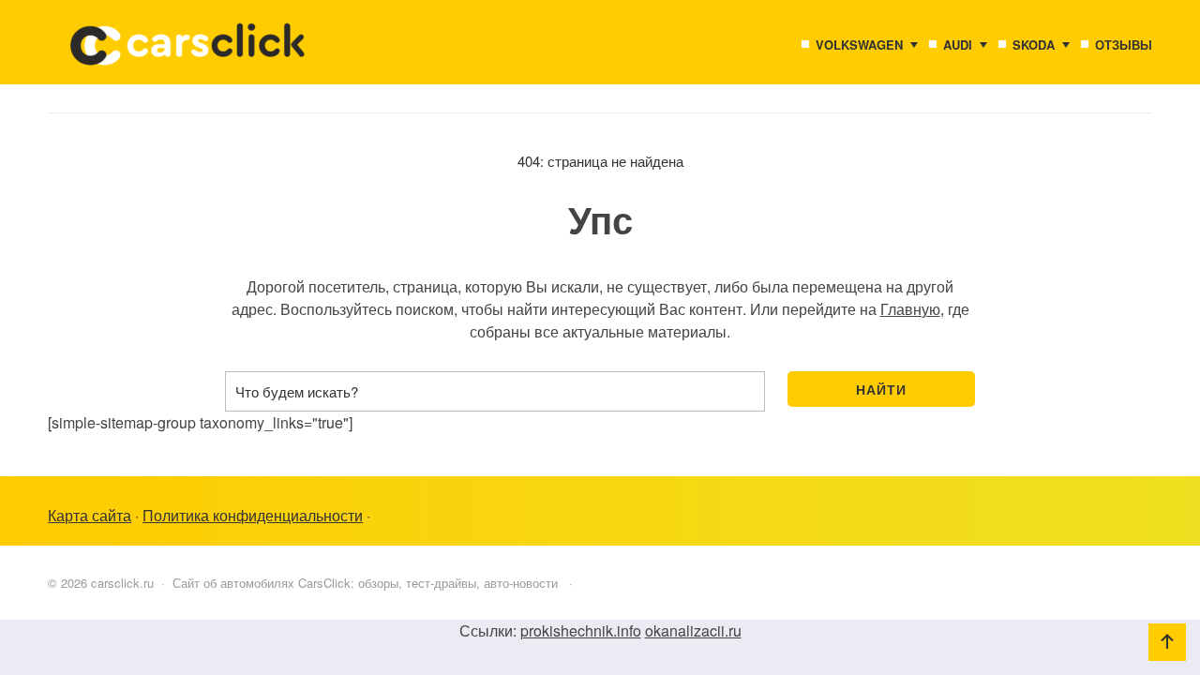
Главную (910, 309)
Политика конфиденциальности (252, 515)
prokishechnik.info (580, 630)
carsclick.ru (188, 51)
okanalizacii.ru (693, 630)
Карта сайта (89, 515)
